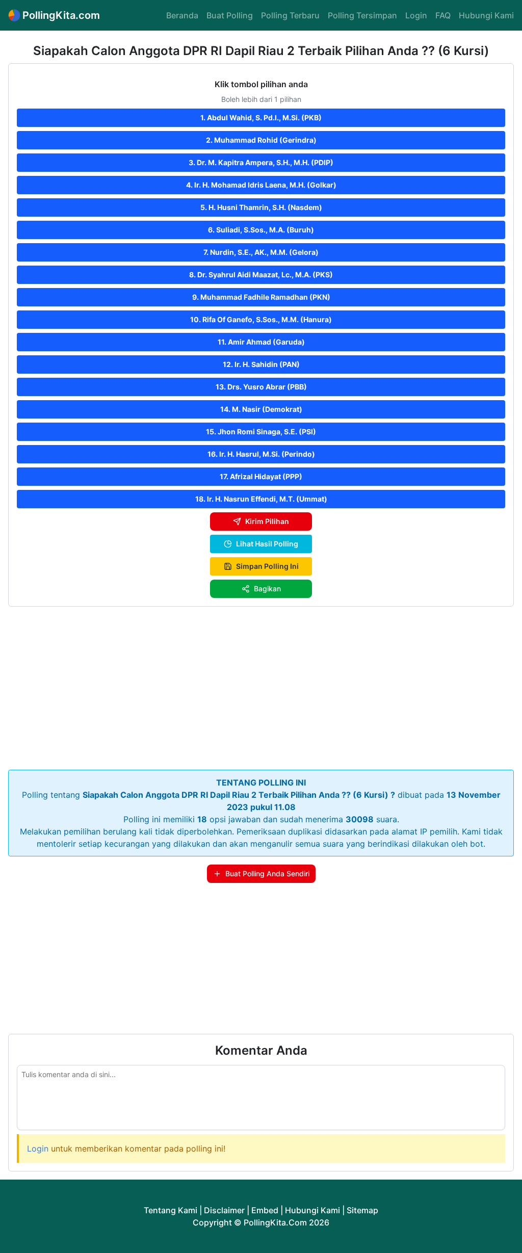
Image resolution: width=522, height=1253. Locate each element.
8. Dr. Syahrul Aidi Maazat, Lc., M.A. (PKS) (261, 274)
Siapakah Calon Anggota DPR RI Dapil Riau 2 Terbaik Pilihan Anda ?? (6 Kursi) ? (239, 795)
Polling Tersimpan (362, 15)
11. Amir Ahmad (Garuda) (261, 341)
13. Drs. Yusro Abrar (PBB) (261, 386)
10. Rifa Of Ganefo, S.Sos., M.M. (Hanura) (261, 319)
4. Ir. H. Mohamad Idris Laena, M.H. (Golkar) (261, 184)
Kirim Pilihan (267, 521)
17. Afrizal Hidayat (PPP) (261, 476)
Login (416, 15)
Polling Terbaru (290, 15)
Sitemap (362, 1210)
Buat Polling (229, 15)
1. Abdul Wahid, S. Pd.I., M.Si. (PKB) (261, 117)
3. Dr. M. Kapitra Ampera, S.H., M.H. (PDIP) (261, 162)
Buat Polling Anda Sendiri (267, 873)
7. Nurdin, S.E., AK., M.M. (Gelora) (261, 252)
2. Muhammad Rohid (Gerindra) (261, 140)
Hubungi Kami (486, 15)
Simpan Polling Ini (267, 566)
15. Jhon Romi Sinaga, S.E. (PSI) (261, 431)
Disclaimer (224, 1210)
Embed (264, 1210)
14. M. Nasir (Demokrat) (261, 409)
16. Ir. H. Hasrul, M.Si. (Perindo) (261, 454)
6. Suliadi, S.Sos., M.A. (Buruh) (261, 229)
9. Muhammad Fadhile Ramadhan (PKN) (261, 297)
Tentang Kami (170, 1210)
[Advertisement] (261, 686)
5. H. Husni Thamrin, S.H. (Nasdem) (261, 207)
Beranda (182, 15)
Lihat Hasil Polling (267, 543)
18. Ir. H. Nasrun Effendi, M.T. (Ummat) (261, 498)
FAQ (443, 15)
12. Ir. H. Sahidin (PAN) (261, 364)
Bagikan (267, 588)
